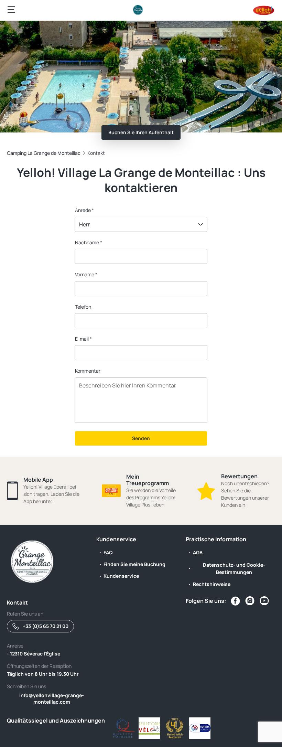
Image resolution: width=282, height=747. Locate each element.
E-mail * (83, 338)
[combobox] (141, 224)
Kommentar (87, 370)
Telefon (83, 306)
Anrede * (84, 210)
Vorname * (86, 274)
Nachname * (88, 242)
